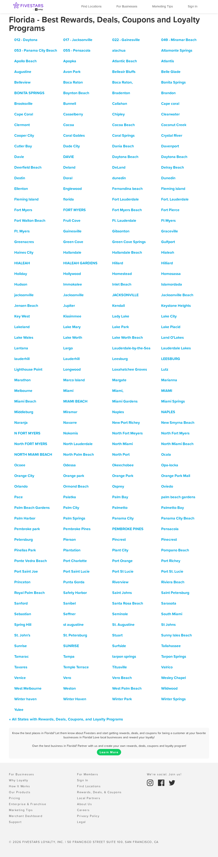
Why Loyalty (18, 780)
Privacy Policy (88, 816)
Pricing (14, 798)
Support (15, 822)
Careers (83, 810)
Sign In (192, 6)
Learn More (109, 752)
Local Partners (88, 798)
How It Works (19, 786)
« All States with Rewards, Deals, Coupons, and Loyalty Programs (66, 719)
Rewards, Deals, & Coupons (99, 792)
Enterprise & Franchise (27, 804)
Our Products (19, 792)
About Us (84, 804)
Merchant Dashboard (25, 816)
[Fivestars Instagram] (150, 782)
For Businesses (126, 6)
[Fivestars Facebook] (161, 782)
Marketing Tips (162, 6)
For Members (87, 774)
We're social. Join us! (164, 774)
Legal (81, 822)
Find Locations (91, 6)
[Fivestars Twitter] (172, 782)
